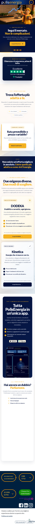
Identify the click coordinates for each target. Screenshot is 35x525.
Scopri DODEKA (17, 236)
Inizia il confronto (17, 145)
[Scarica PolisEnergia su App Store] (13, 341)
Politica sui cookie (6, 516)
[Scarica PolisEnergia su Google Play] (22, 341)
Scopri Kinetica (16, 43)
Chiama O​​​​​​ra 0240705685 (25, 492)
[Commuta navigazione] (31, 2)
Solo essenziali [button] (20, 522)
